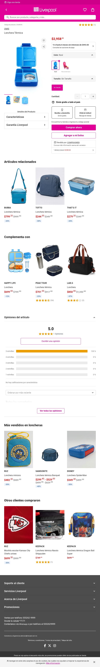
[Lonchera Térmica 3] (25, 99)
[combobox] (51, 392)
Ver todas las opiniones (51, 411)
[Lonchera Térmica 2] (16, 99)
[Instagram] (54, 645)
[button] (86, 24)
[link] (18, 195)
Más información (53, 663)
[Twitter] (49, 645)
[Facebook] (45, 645)
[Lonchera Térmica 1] (8, 99)
